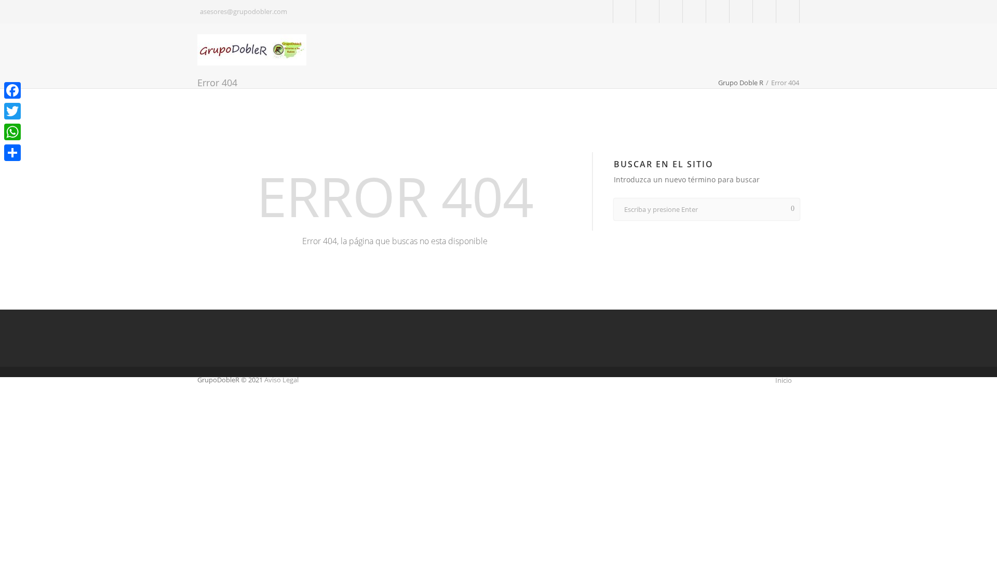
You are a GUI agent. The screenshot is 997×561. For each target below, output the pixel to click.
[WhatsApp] (12, 132)
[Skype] (671, 11)
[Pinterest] (764, 11)
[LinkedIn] (694, 11)
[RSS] (788, 11)
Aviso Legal (281, 379)
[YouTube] (718, 11)
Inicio (783, 380)
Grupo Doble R (740, 82)
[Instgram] (741, 11)
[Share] (12, 152)
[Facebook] (647, 11)
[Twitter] (625, 11)
